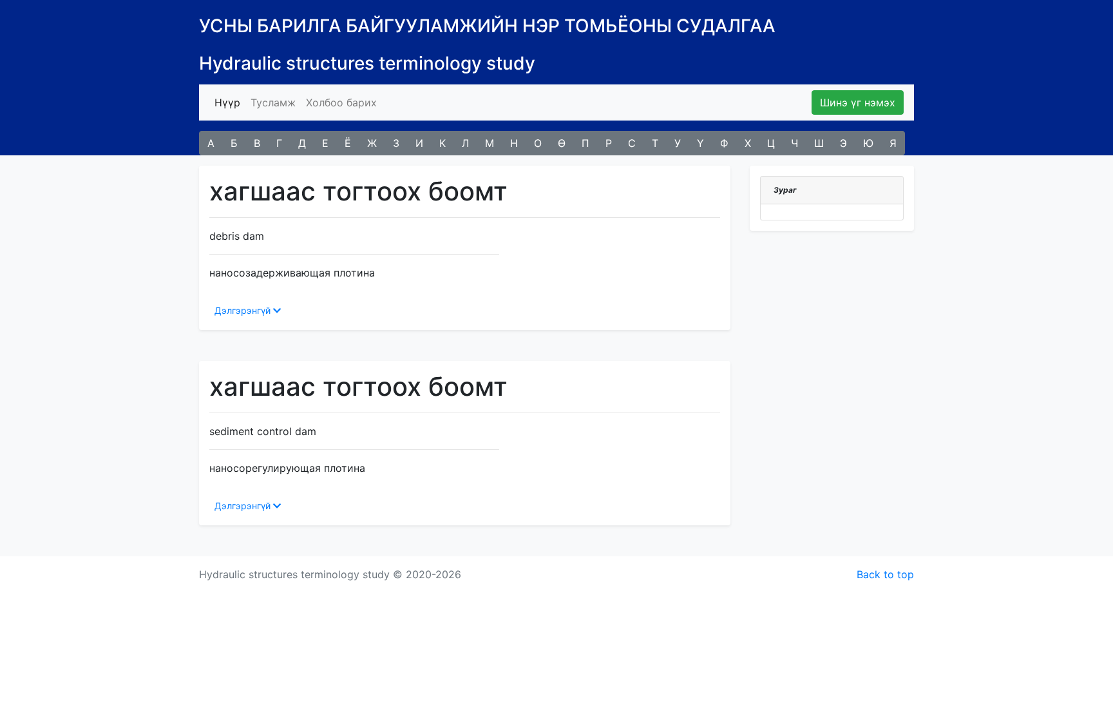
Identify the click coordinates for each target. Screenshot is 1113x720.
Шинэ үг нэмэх (857, 102)
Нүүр (229, 102)
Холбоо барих (341, 102)
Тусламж (273, 102)
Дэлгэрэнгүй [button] (243, 310)
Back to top (885, 574)
